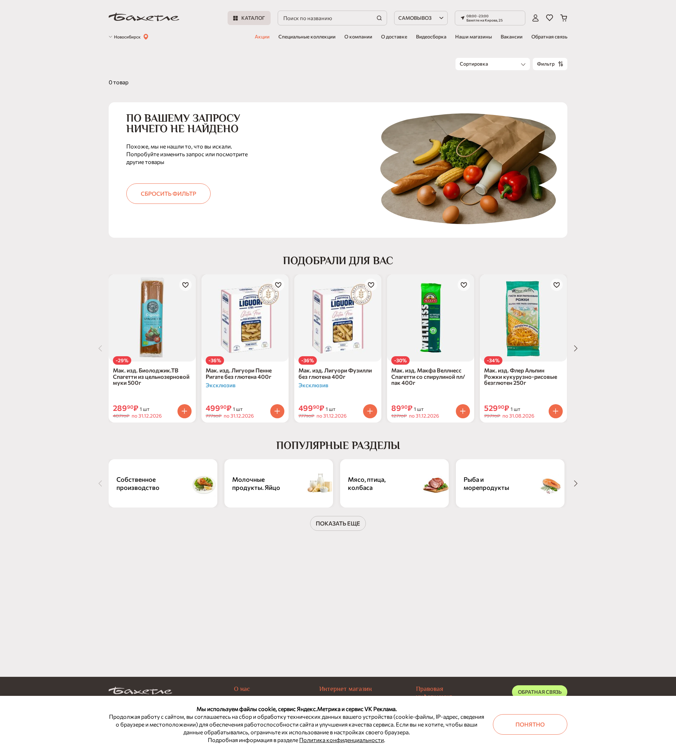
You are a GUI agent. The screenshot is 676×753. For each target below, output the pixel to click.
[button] (490, 18)
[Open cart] (563, 18)
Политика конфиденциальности (341, 739)
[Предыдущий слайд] (100, 348)
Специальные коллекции (307, 37)
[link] (144, 18)
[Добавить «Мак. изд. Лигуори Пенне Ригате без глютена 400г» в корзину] (277, 411)
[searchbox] (332, 18)
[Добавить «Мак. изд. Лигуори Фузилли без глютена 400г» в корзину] (370, 411)
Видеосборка (431, 37)
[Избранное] (549, 18)
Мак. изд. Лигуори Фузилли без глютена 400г (335, 373)
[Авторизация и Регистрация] (535, 18)
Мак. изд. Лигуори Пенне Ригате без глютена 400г (239, 373)
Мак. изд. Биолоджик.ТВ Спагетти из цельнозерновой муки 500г (151, 376)
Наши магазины (473, 37)
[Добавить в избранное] (185, 285)
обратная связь (540, 692)
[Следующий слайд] (575, 348)
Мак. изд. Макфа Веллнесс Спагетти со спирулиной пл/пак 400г (428, 376)
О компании (358, 37)
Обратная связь (549, 37)
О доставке (394, 37)
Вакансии (512, 37)
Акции (262, 37)
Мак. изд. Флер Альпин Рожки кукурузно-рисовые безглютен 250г (520, 376)
